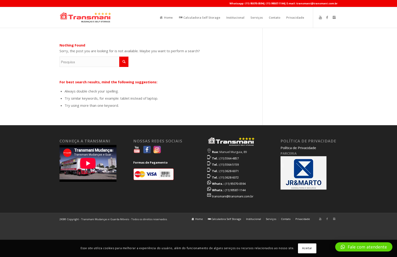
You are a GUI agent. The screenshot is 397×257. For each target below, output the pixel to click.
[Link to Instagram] (334, 17)
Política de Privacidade (298, 147)
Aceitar (307, 248)
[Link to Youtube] (320, 17)
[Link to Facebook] (327, 17)
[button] (363, 246)
